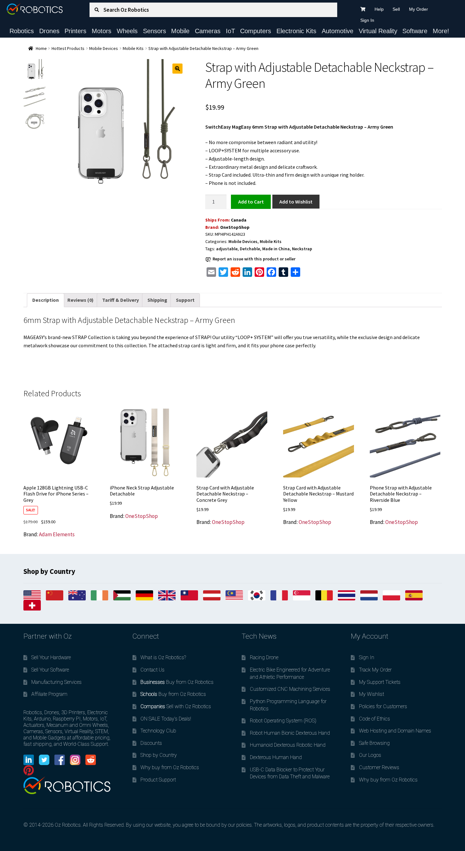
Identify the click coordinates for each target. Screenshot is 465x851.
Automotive (337, 30)
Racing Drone (264, 657)
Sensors (154, 30)
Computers (255, 30)
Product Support (158, 780)
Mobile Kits (133, 48)
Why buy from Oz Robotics (169, 767)
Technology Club (158, 731)
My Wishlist (371, 694)
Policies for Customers (383, 706)
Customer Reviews (379, 767)
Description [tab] (45, 300)
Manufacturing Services (56, 682)
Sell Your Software (50, 670)
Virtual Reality (378, 30)
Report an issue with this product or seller (254, 259)
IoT (230, 30)
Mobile (180, 30)
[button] (177, 69)
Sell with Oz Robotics (175, 706)
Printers (75, 30)
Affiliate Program (49, 694)
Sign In (367, 20)
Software (414, 30)
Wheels (127, 30)
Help (379, 9)
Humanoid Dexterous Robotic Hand (288, 745)
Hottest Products (68, 48)
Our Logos (370, 755)
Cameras (207, 30)
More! (441, 30)
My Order (418, 9)
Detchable (250, 249)
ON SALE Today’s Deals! (165, 719)
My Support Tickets (379, 682)
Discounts (151, 743)
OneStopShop (235, 227)
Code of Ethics (374, 719)
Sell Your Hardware (51, 657)
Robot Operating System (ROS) (283, 721)
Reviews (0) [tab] (80, 300)
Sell (396, 9)
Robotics (21, 30)
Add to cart (251, 201)
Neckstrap (302, 249)
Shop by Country (158, 755)
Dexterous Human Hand (276, 757)
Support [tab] (185, 300)
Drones (49, 30)
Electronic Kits (296, 30)
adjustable (227, 249)
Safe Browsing (374, 743)
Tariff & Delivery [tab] (120, 300)
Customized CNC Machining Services (290, 689)
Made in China (276, 249)
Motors (101, 30)
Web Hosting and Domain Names (395, 731)
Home (41, 48)
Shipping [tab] (157, 300)
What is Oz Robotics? (163, 657)
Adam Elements (57, 534)
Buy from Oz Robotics (177, 682)
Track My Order (375, 670)
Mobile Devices (103, 48)
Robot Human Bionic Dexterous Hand (290, 733)
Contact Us (152, 670)
